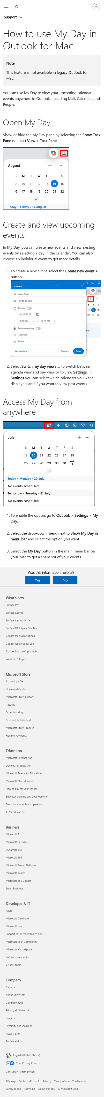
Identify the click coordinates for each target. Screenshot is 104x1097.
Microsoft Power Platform (21, 865)
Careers (10, 987)
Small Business (14, 888)
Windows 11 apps (16, 659)
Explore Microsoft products (21, 651)
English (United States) (26, 1055)
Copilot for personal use (20, 643)
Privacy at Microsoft (17, 1010)
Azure (9, 910)
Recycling (29, 1088)
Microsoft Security (16, 842)
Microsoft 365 (14, 857)
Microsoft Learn (15, 926)
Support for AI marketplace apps (25, 934)
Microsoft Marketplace (19, 949)
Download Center (16, 689)
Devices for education (18, 765)
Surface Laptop (14, 612)
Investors (11, 1018)
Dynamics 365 (14, 849)
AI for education (15, 812)
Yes (38, 579)
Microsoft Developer (18, 918)
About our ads (46, 1088)
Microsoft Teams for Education (24, 773)
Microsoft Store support (20, 697)
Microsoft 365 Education (20, 781)
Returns (10, 704)
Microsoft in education (19, 758)
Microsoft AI (13, 834)
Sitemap (10, 1081)
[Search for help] (17, 6)
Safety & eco (13, 1088)
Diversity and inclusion (19, 1026)
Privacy (47, 1081)
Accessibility (13, 1033)
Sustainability (14, 1041)
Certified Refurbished (18, 720)
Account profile (14, 681)
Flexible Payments (16, 735)
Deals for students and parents (24, 804)
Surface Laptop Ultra (18, 620)
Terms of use (61, 1081)
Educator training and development (26, 796)
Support (11, 17)
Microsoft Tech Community (21, 941)
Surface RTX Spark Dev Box (21, 628)
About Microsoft (15, 995)
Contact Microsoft (29, 1081)
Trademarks (79, 1081)
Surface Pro (12, 605)
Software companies (18, 957)
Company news (14, 1002)
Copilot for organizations (20, 636)
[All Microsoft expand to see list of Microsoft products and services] (6, 6)
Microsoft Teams (15, 873)
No (65, 579)
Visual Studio (13, 965)
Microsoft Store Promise (20, 728)
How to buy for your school (21, 789)
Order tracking (14, 712)
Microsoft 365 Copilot (18, 880)
